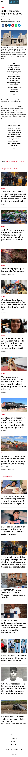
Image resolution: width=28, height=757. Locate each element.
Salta (3, 7)
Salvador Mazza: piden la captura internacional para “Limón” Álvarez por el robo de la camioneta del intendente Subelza (13, 689)
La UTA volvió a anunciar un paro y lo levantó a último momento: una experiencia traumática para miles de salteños (13, 235)
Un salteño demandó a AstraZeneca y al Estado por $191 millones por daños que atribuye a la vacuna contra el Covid (12, 343)
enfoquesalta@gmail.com (14, 749)
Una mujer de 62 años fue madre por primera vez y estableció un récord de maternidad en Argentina (14, 500)
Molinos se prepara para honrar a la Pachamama (12, 269)
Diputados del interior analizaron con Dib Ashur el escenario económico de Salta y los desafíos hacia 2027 (13, 305)
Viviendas (21, 161)
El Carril (13, 161)
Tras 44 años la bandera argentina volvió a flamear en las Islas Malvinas (14, 658)
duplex (8, 161)
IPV (17, 161)
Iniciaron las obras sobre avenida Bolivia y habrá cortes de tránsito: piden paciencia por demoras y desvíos (13, 461)
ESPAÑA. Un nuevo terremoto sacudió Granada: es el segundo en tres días (13, 594)
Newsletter (14, 741)
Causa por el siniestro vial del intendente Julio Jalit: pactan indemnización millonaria (13, 720)
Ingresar (15, 744)
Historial (14, 738)
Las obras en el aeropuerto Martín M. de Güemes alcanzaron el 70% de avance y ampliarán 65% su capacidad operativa (13, 423)
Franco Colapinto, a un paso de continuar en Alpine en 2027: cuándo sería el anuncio (13, 530)
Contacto (14, 735)
